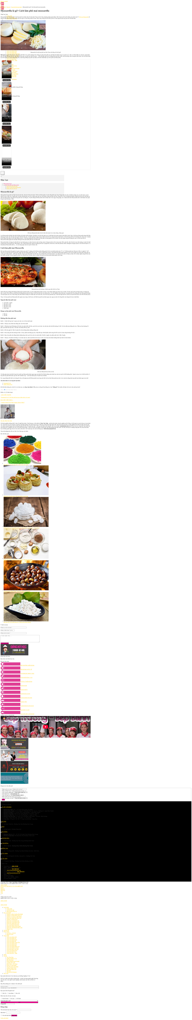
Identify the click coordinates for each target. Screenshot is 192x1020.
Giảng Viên (9, 16)
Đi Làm (12, 998)
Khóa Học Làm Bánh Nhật (13, 922)
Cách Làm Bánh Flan (12, 51)
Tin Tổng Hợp (10, 957)
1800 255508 (4, 885)
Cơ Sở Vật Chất (10, 910)
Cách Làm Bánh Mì (11, 941)
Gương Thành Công (11, 968)
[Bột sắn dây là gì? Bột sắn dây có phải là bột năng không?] (26, 621)
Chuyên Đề (6, 930)
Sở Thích (18, 998)
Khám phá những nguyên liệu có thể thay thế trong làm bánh (18, 559)
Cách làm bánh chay (11, 59)
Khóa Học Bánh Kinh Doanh (14, 926)
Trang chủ (3, 7)
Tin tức (8, 7)
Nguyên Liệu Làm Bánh (12, 73)
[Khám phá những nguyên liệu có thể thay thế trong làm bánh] (26, 558)
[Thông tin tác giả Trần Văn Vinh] (8, 418)
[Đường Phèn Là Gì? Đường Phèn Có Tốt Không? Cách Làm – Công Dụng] (26, 526)
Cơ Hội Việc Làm (11, 962)
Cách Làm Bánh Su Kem (13, 947)
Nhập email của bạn (6, 796)
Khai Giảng (6, 931)
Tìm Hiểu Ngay (6, 80)
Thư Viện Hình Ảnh (11, 969)
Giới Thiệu (6, 907)
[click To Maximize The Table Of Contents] (2, 173)
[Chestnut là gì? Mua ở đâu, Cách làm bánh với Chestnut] (26, 590)
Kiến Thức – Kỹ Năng (12, 71)
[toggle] (1, 807)
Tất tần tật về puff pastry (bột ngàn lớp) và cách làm (16, 496)
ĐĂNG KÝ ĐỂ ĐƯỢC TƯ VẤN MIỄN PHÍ (12, 886)
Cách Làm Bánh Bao (12, 52)
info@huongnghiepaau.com (13, 873)
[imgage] (14, 655)
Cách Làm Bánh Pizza (12, 950)
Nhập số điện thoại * (7, 790)
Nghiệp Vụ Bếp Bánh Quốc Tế (14, 915)
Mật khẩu (3, 1012)
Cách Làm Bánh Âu (11, 938)
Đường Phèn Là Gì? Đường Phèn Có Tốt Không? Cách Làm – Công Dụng (22, 527)
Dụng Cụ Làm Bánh (11, 965)
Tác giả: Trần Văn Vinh (6, 420)
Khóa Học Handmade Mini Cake (14, 927)
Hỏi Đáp (9, 970)
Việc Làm (6, 973)
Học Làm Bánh (7, 20)
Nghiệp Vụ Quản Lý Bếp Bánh (14, 916)
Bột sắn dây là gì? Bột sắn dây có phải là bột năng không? (17, 622)
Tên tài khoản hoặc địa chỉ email (9, 1009)
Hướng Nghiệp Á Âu (12, 958)
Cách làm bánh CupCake (13, 949)
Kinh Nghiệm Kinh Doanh (13, 68)
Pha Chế (17, 993)
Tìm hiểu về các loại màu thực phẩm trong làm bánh (16, 464)
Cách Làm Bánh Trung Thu (13, 942)
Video (5, 954)
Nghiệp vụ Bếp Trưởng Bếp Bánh (15, 914)
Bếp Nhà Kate (10, 960)
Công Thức (6, 935)
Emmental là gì (7, 383)
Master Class (10, 929)
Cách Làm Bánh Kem (12, 939)
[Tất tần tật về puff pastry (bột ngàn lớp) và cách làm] (26, 495)
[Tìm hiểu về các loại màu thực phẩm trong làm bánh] (22, 463)
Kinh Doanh (5, 998)
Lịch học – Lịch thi (11, 933)
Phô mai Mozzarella (83, 17)
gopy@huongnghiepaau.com (14, 870)
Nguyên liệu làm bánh (16, 7)
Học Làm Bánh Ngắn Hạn (13, 925)
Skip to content (4, 1)
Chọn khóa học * (6, 793)
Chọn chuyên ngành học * (8, 792)
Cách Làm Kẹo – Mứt (12, 60)
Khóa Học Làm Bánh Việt (13, 920)
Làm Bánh (11, 993)
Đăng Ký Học (10, 934)
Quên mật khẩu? (4, 1018)
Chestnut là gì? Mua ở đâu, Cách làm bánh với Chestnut (17, 591)
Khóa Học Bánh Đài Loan (13, 923)
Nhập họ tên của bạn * (7, 789)
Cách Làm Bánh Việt (12, 937)
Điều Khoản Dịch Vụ (12, 911)
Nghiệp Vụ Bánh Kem (12, 919)
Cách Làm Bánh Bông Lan (13, 53)
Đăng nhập (14, 1015)
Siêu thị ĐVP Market (12, 972)
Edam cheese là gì (8, 384)
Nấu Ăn (4, 993)
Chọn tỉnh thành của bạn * (8, 798)
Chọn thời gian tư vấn (7, 795)
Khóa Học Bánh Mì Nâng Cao (14, 918)
